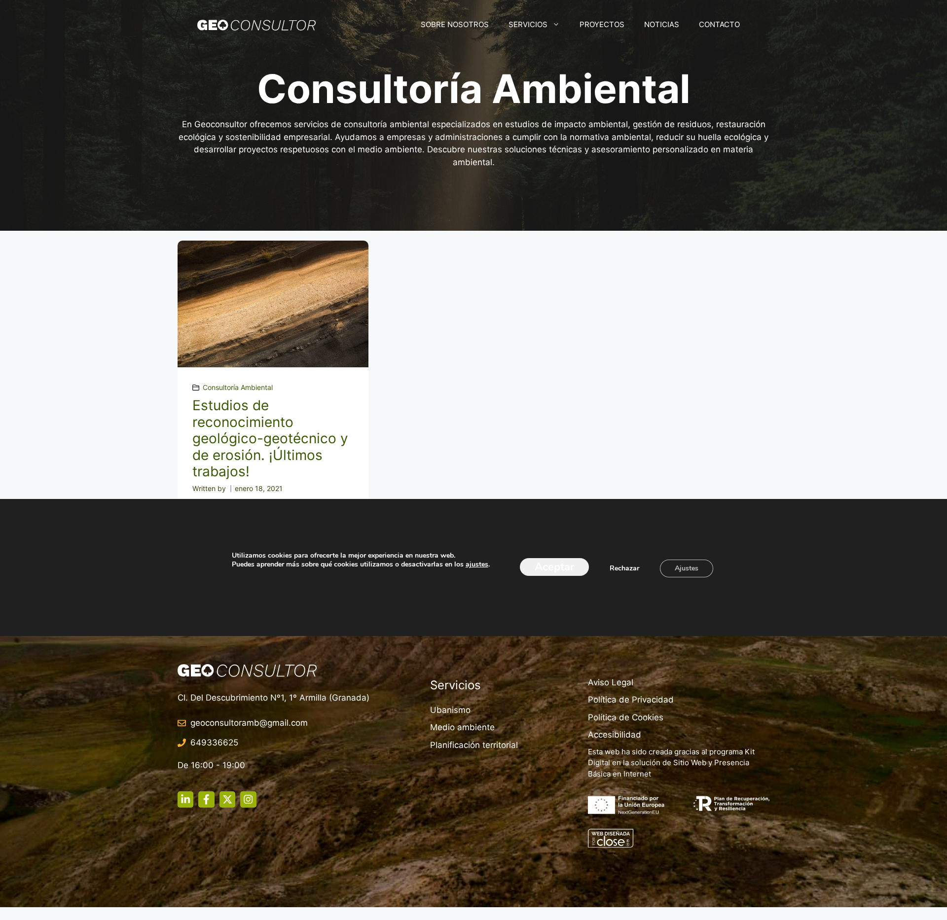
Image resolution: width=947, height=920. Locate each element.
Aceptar (554, 567)
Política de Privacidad (631, 700)
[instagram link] (185, 799)
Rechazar (624, 568)
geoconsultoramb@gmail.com (249, 723)
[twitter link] (227, 799)
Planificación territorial (474, 745)
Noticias (661, 24)
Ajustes (686, 568)
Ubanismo (450, 710)
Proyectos (602, 24)
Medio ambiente (462, 727)
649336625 (214, 742)
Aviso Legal (610, 682)
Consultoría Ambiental (238, 387)
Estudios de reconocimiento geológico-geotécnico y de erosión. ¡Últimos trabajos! (270, 438)
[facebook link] (206, 799)
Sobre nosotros (455, 24)
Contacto (719, 24)
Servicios (528, 24)
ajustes (477, 564)
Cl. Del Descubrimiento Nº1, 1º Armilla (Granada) (273, 698)
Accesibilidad (614, 735)
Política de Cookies (625, 717)
